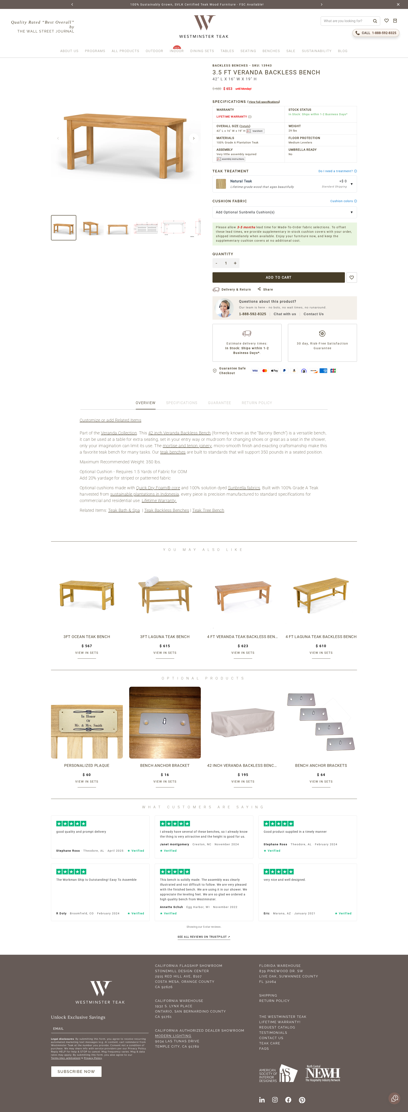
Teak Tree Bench (208, 510)
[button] (72, 4)
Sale (291, 51)
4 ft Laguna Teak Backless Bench (321, 636)
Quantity (223, 254)
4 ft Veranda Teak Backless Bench (243, 636)
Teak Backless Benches (166, 510)
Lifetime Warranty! (280, 1022)
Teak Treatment (230, 171)
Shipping (268, 995)
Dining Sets (202, 51)
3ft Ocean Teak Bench (87, 636)
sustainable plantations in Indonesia (144, 494)
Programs (95, 51)
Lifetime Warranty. (159, 500)
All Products (125, 51)
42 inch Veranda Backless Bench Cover (243, 765)
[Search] (375, 21)
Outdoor (154, 51)
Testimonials (273, 1033)
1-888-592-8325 (252, 314)
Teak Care (269, 1043)
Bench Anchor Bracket (165, 765)
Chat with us (285, 314)
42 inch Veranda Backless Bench (179, 432)
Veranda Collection (119, 432)
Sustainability (317, 51)
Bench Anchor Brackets (321, 765)
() (246, 102)
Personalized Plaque (86, 765)
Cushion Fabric (229, 201)
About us (69, 51)
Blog (343, 51)
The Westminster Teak (283, 1017)
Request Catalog (277, 1027)
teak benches (173, 452)
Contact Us (314, 314)
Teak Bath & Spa (124, 510)
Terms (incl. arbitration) (66, 1058)
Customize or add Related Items (110, 420)
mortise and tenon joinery (187, 445)
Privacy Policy (93, 1058)
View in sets (86, 652)
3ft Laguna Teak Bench (165, 636)
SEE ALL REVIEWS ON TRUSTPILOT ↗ (204, 936)
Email (58, 1028)
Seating (248, 51)
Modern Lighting (173, 1036)
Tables (227, 51)
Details (245, 126)
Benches (271, 51)
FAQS (264, 1049)
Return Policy (274, 1001)
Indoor (177, 51)
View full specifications (264, 102)
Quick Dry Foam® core (158, 487)
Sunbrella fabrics (244, 487)
